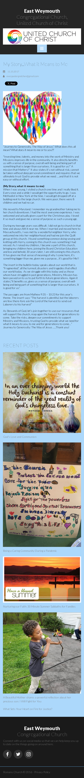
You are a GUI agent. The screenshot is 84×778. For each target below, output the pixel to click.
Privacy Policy (42, 772)
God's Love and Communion (20, 436)
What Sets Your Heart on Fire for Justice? (27, 709)
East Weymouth (42, 11)
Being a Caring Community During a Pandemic (30, 550)
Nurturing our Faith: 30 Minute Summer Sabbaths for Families (39, 606)
